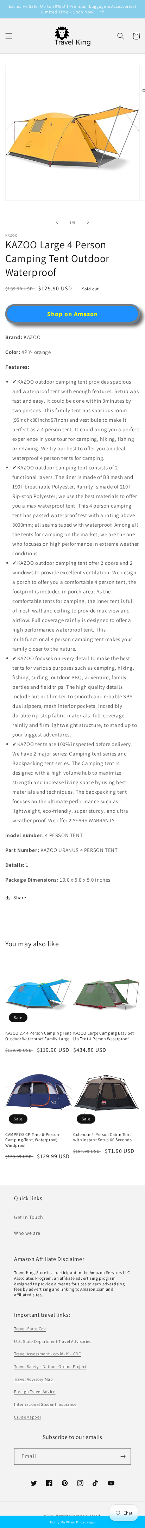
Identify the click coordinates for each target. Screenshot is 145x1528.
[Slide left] (57, 222)
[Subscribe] (123, 1456)
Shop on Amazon (72, 314)
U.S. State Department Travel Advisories (52, 1341)
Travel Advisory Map (33, 1379)
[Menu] (9, 36)
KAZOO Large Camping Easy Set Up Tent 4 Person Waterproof (103, 1035)
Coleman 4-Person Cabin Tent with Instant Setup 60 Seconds (102, 1137)
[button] (120, 36)
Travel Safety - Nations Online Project (50, 1366)
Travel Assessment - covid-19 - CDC (47, 1353)
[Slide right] (88, 222)
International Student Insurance (45, 1404)
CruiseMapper (27, 1417)
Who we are (27, 1233)
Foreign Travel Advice (35, 1391)
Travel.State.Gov (30, 1328)
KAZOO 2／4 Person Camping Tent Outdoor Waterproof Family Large (38, 1035)
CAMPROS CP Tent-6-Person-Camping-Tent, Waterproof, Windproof (33, 1140)
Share (19, 897)
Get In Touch (28, 1217)
